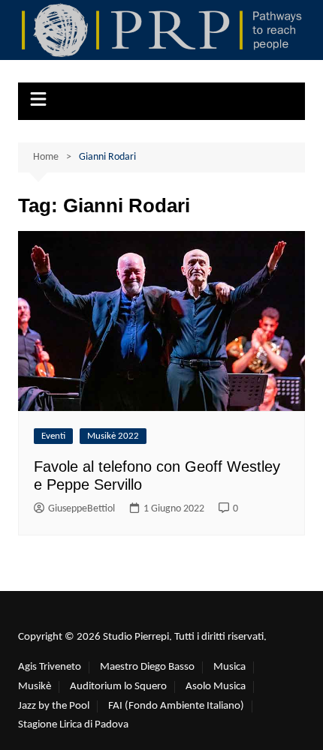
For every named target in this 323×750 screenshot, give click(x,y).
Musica (229, 667)
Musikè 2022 (113, 436)
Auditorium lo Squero (118, 686)
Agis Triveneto (49, 667)
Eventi (53, 436)
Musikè (34, 686)
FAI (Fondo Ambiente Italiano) (176, 706)
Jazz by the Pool (53, 706)
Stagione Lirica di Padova (73, 724)
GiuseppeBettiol (81, 508)
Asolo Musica (216, 686)
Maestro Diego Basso (147, 667)
